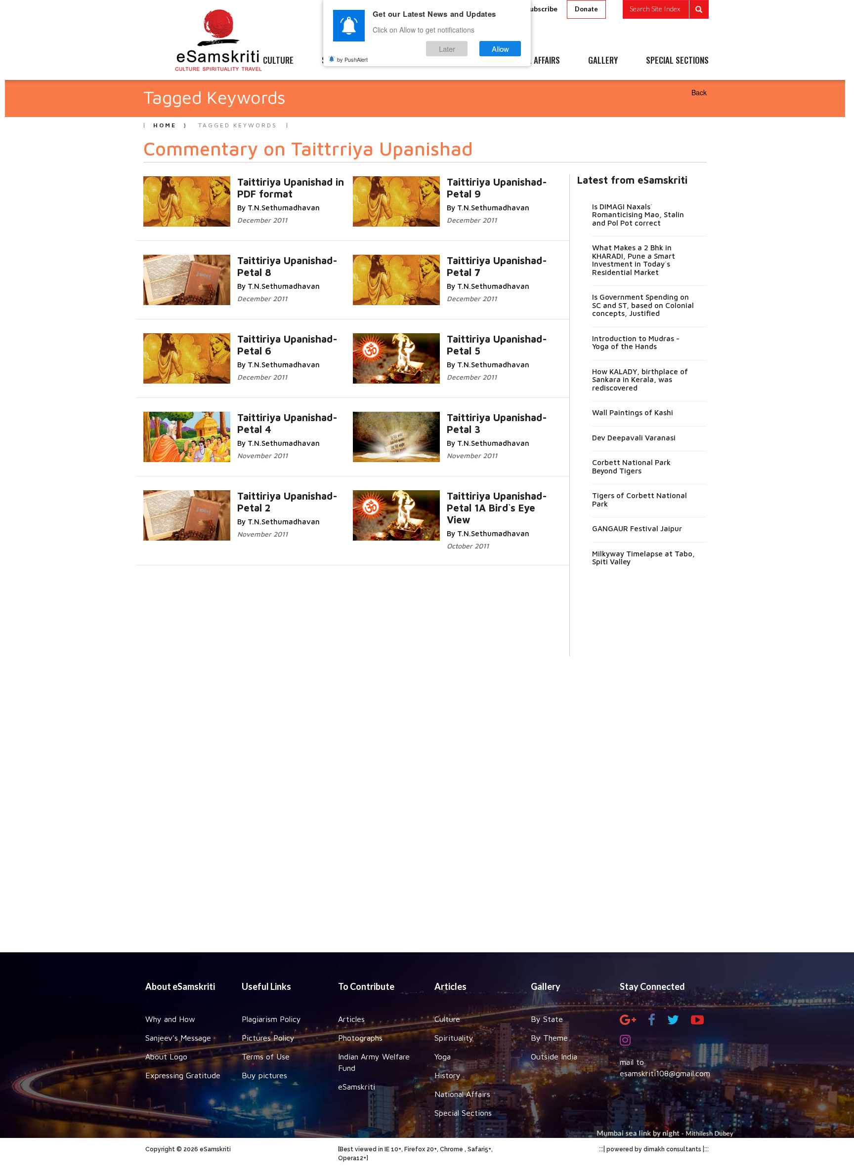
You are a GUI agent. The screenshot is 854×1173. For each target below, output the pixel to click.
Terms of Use (266, 1056)
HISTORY (456, 60)
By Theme (549, 1037)
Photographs (360, 1037)
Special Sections (463, 1112)
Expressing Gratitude (182, 1075)
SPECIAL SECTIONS (677, 60)
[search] (665, 9)
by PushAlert (352, 59)
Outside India (554, 1056)
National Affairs (462, 1094)
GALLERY (603, 60)
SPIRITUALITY (344, 60)
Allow (500, 48)
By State (547, 1019)
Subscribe (541, 8)
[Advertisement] (427, 797)
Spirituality (453, 1037)
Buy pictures (264, 1075)
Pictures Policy (268, 1037)
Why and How (170, 1019)
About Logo (166, 1056)
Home (164, 125)
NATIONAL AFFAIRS (529, 60)
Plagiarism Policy (271, 1019)
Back (699, 92)
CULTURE (278, 60)
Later (447, 48)
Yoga (442, 1056)
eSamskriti (356, 1086)
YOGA (404, 60)
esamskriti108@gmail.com (665, 1073)
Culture (447, 1019)
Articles (351, 1019)
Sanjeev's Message (178, 1037)
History (447, 1075)
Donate (586, 9)
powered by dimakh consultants (654, 1149)
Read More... (290, 181)
